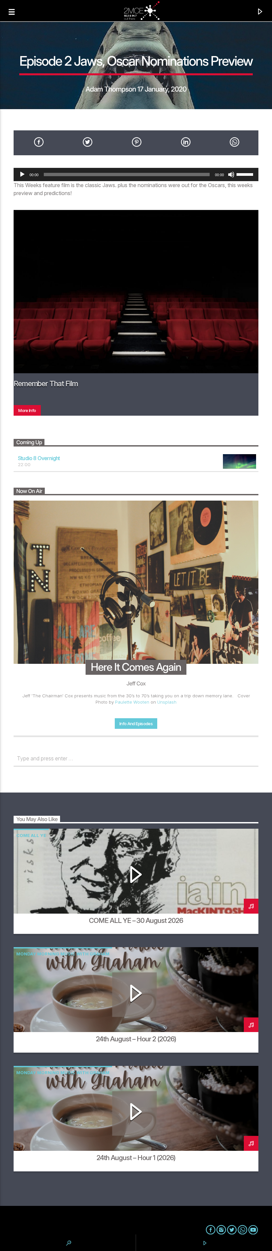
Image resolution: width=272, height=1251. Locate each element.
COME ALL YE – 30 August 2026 (136, 920)
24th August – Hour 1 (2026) (136, 1157)
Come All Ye (31, 835)
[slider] (246, 174)
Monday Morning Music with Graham (62, 953)
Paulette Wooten (132, 702)
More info (27, 410)
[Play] (22, 174)
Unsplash (166, 702)
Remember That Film (46, 383)
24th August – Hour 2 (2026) (136, 1039)
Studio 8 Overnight (39, 458)
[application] (136, 174)
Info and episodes (136, 723)
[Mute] (231, 174)
